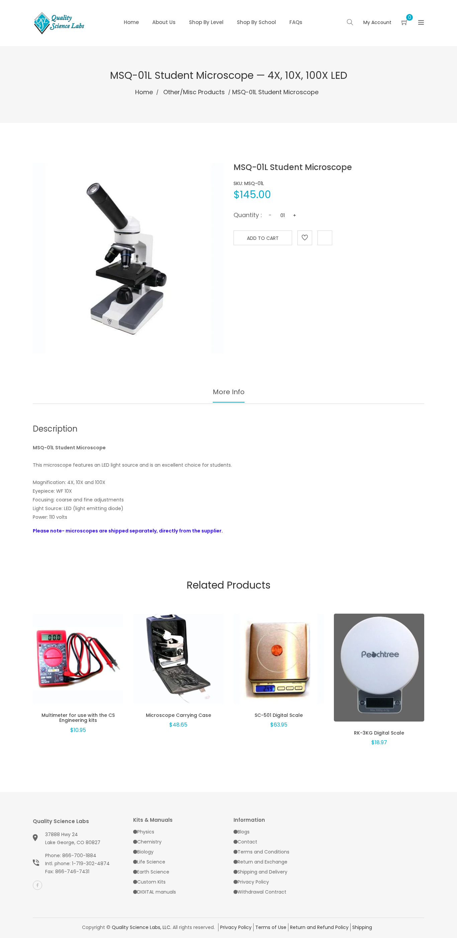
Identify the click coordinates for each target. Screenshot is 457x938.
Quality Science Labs (61, 821)
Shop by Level (206, 22)
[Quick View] (60, 667)
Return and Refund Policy (319, 927)
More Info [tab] (229, 392)
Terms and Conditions (263, 851)
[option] (78, 662)
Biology (145, 851)
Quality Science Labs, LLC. (141, 927)
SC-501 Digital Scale (279, 715)
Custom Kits (151, 882)
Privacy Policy (253, 882)
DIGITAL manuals (156, 892)
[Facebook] (37, 885)
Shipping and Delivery (262, 872)
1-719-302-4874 (91, 863)
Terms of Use (270, 927)
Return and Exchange (262, 861)
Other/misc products (194, 92)
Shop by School (256, 22)
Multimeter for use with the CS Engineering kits (78, 718)
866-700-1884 (79, 855)
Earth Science (153, 872)
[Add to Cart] (78, 667)
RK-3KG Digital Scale (379, 733)
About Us (164, 22)
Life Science (151, 861)
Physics (145, 831)
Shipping (362, 927)
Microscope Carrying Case (178, 715)
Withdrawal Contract (262, 892)
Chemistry (149, 841)
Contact (247, 841)
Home (131, 22)
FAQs (295, 22)
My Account (377, 22)
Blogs (244, 831)
